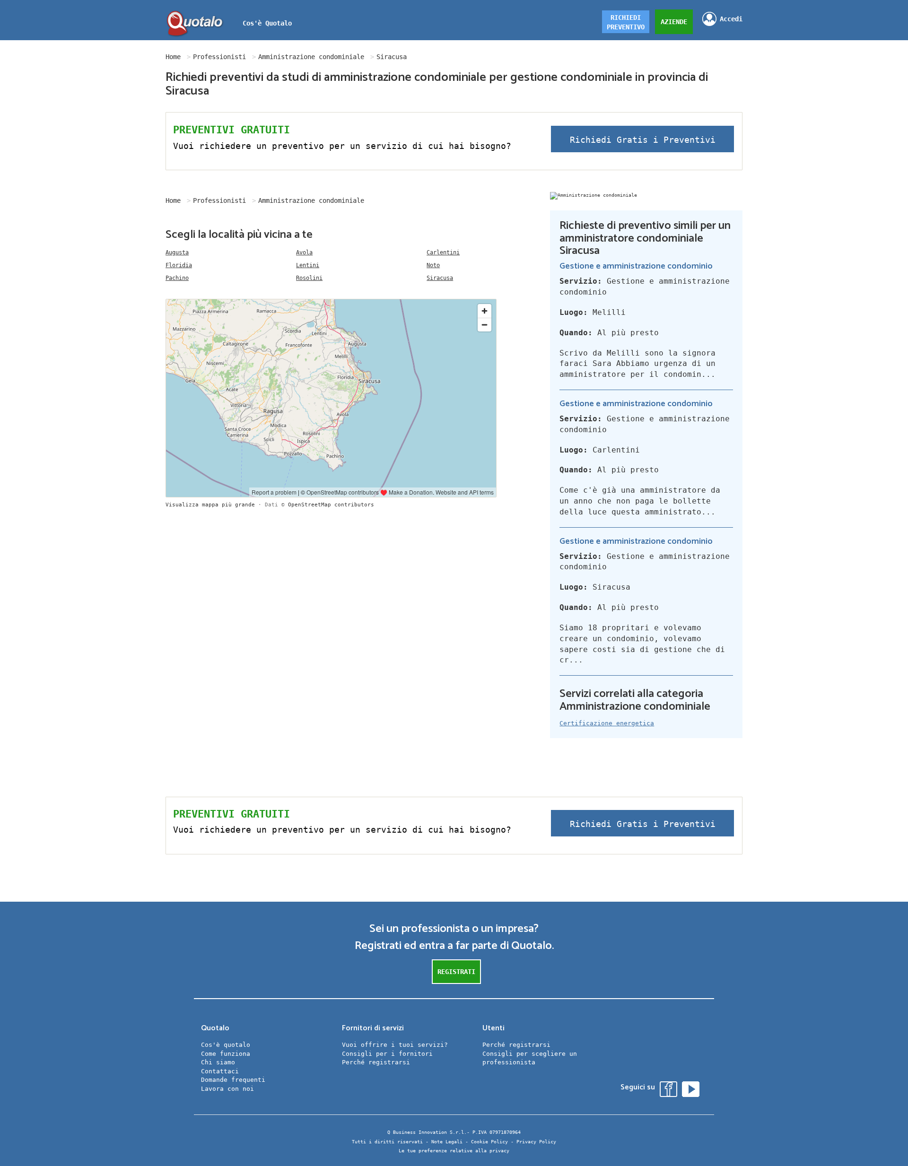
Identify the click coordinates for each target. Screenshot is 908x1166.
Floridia (179, 265)
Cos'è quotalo (225, 1044)
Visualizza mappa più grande (210, 505)
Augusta (177, 252)
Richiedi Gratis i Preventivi (643, 140)
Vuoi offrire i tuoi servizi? (395, 1044)
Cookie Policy (489, 1141)
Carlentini (443, 252)
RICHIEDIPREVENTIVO (626, 22)
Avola (304, 252)
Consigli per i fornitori (387, 1053)
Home (173, 57)
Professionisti (219, 57)
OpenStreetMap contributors (331, 505)
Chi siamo (218, 1062)
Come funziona (225, 1053)
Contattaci (220, 1071)
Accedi (731, 19)
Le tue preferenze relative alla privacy (454, 1150)
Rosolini (309, 278)
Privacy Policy (536, 1141)
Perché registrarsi (376, 1062)
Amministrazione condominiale (311, 57)
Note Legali (447, 1141)
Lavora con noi (227, 1088)
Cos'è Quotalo (267, 23)
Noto (433, 265)
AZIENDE (674, 22)
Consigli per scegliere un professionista (529, 1058)
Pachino (177, 278)
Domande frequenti (233, 1079)
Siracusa (440, 278)
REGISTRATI (456, 971)
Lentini (307, 265)
